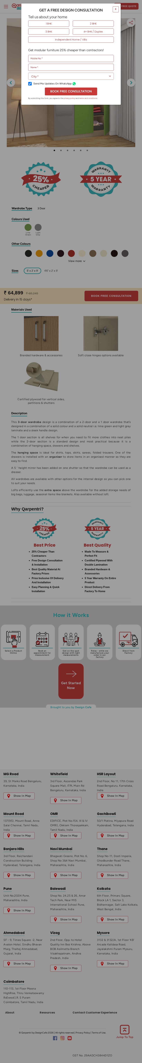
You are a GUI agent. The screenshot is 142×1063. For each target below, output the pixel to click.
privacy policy (69, 98)
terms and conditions (88, 98)
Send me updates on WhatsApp (52, 83)
